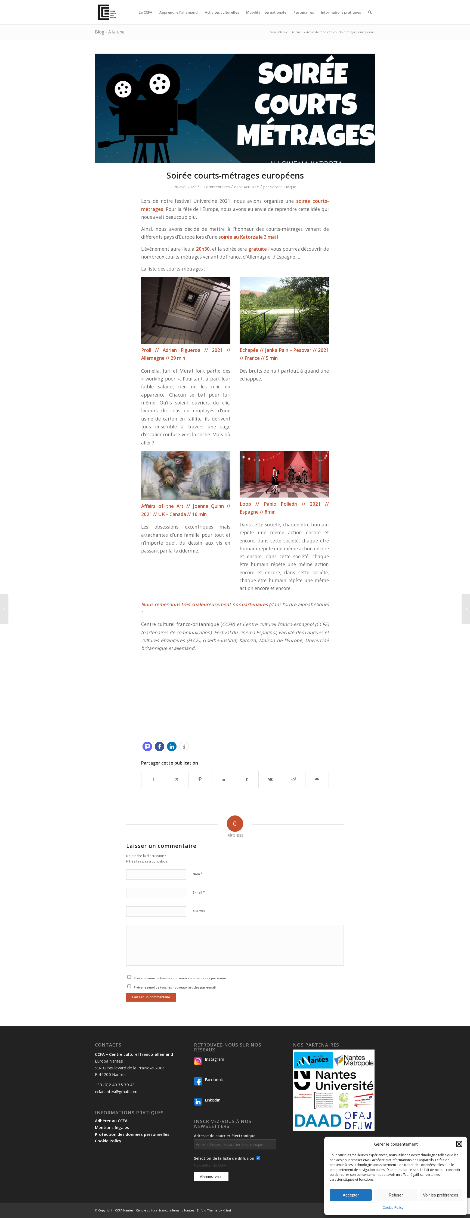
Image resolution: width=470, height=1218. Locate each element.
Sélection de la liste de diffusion (224, 1158)
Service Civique (283, 186)
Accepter (351, 1195)
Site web (199, 911)
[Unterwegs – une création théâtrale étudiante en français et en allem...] (466, 609)
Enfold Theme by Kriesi (214, 1210)
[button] (459, 1144)
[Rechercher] (369, 12)
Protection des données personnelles (132, 1134)
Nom (198, 873)
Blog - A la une (110, 32)
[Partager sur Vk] (270, 779)
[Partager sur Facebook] (153, 779)
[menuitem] (145, 12)
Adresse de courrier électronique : (226, 1135)
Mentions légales (112, 1127)
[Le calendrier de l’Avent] (4, 609)
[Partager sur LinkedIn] (223, 779)
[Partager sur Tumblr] (246, 779)
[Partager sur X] (176, 779)
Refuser (396, 1195)
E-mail (199, 892)
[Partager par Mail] (317, 779)
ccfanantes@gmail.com (116, 1091)
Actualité (251, 186)
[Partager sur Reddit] (293, 779)
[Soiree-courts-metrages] (235, 108)
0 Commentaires (215, 186)
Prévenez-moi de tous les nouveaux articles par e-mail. (175, 987)
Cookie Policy (393, 1207)
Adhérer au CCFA (111, 1120)
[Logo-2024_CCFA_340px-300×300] (107, 12)
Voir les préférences (440, 1195)
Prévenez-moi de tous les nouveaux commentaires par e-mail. (180, 978)
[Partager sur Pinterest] (200, 779)
